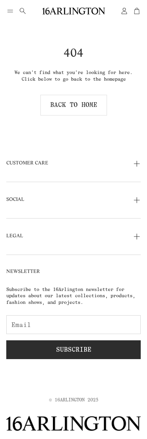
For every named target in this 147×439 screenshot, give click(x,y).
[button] (10, 10)
